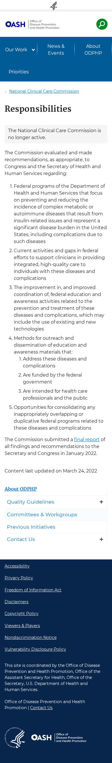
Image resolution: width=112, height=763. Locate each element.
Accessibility (17, 566)
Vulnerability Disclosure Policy (35, 649)
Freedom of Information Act (33, 590)
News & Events (56, 49)
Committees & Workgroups (42, 514)
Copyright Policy (21, 613)
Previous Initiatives (31, 527)
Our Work (16, 49)
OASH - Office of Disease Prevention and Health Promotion (58, 737)
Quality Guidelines (30, 502)
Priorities (19, 72)
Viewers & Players (22, 625)
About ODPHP (93, 49)
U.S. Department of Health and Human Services (56, 6)
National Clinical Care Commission (44, 91)
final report (87, 439)
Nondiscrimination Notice (31, 637)
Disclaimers (16, 601)
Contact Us (21, 539)
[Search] (102, 24)
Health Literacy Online (32, 24)
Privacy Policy (19, 577)
